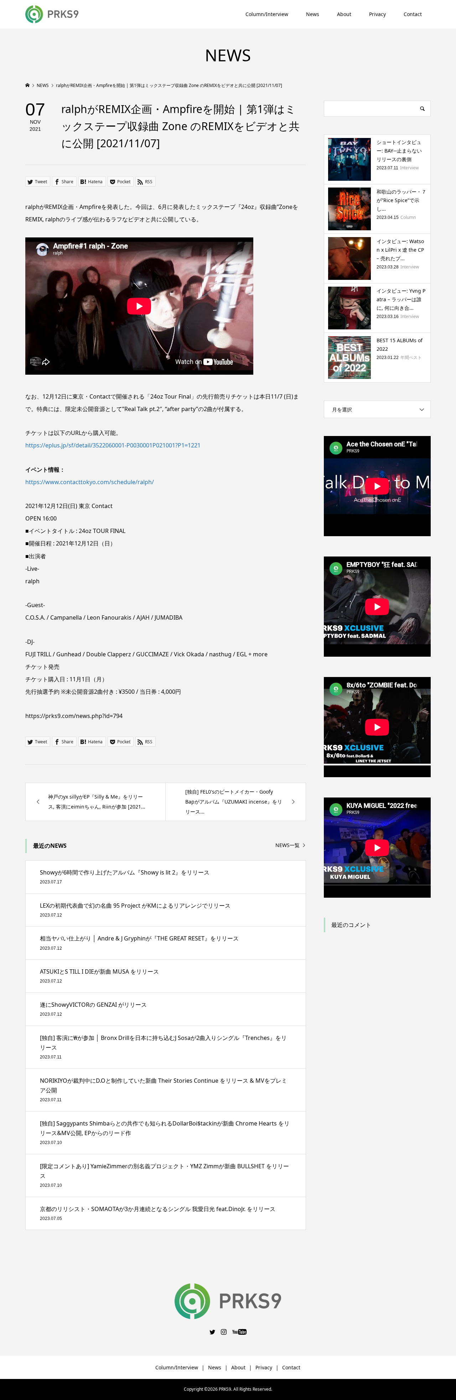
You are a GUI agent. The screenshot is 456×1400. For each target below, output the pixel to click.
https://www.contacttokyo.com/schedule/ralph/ (89, 482)
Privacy (377, 14)
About (344, 14)
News (312, 14)
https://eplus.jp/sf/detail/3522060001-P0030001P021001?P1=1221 (113, 445)
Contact (413, 14)
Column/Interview (266, 14)
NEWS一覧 (287, 845)
